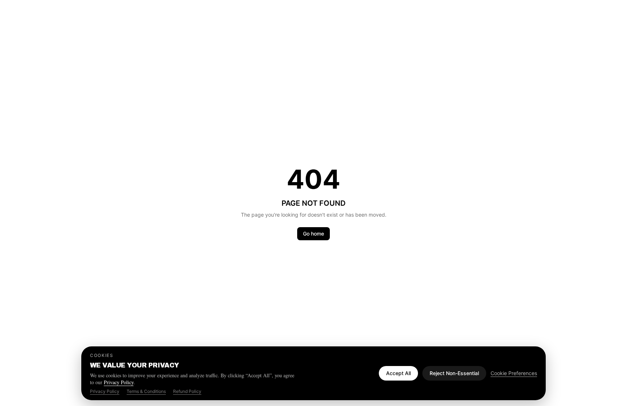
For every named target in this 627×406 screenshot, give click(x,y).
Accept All (398, 373)
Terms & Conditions (146, 391)
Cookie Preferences (514, 373)
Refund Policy (187, 391)
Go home (313, 233)
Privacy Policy (119, 382)
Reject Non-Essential (454, 373)
